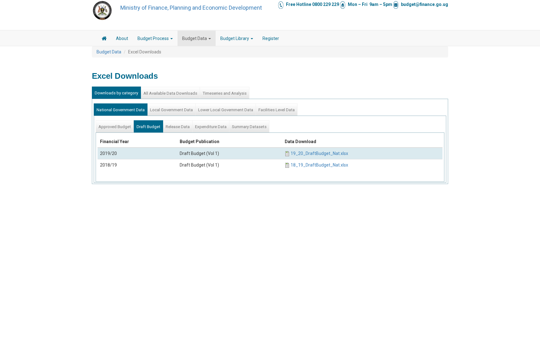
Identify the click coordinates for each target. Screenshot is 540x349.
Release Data (178, 126)
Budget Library (235, 38)
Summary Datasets (249, 126)
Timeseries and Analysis (224, 93)
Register (270, 38)
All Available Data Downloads (170, 93)
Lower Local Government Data (225, 109)
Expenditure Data (211, 126)
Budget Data (195, 38)
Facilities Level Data (276, 109)
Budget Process (154, 38)
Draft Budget (148, 126)
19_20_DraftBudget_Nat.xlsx (319, 153)
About (122, 38)
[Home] (102, 10)
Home (104, 39)
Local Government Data (171, 109)
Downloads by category (116, 93)
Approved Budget (114, 126)
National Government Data (121, 109)
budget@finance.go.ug (424, 4)
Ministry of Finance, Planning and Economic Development (191, 7)
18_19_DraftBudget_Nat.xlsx (319, 164)
